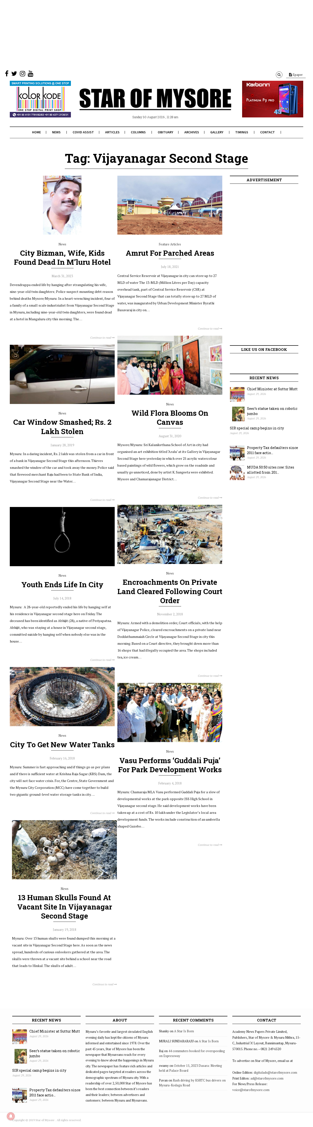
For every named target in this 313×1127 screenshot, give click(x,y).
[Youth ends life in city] (62, 565)
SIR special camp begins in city (257, 428)
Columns (138, 132)
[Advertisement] (146, 34)
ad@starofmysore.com (266, 1078)
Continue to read (101, 337)
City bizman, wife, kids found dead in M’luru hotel (62, 257)
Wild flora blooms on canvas (169, 417)
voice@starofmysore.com (250, 1090)
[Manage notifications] (11, 1116)
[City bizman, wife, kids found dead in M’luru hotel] (62, 233)
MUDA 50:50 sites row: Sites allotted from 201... (270, 470)
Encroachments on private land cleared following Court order (169, 591)
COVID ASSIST (83, 132)
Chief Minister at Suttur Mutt (272, 389)
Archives (191, 132)
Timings (241, 132)
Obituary (165, 132)
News (56, 132)
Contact (267, 132)
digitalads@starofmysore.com (275, 1072)
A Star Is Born (184, 1031)
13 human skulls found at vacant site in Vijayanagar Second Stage (64, 906)
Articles (112, 132)
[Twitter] (14, 74)
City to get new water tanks (62, 744)
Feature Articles (170, 244)
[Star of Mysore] (144, 105)
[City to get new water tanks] (62, 725)
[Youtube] (30, 74)
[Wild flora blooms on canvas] (169, 393)
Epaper (297, 74)
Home (36, 132)
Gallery (216, 132)
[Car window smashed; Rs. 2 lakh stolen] (62, 403)
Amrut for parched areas (170, 253)
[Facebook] (7, 74)
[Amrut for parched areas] (169, 233)
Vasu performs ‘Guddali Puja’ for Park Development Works (170, 765)
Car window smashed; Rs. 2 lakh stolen (62, 426)
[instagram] (22, 74)
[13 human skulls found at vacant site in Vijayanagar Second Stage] (64, 878)
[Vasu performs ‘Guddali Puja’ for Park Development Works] (169, 741)
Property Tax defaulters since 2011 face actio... (272, 450)
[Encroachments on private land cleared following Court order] (169, 563)
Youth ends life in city (62, 584)
